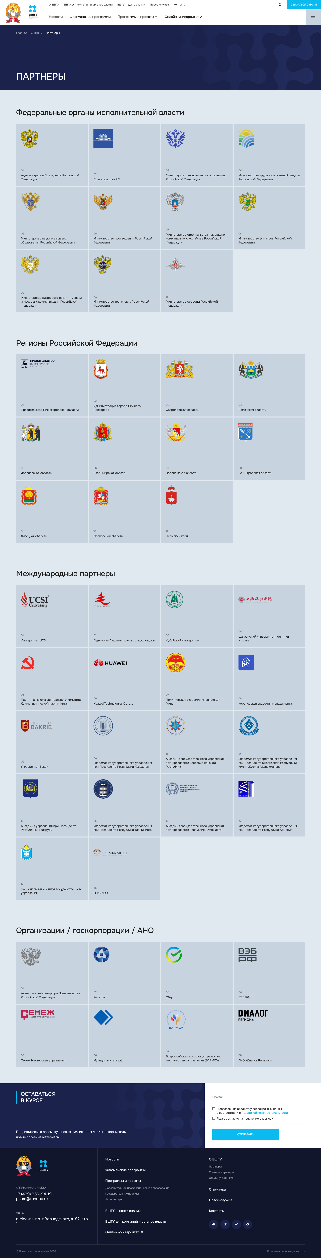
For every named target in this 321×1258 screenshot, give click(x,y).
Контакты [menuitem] (179, 4)
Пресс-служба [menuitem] (159, 4)
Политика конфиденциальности (286, 1251)
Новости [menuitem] (56, 17)
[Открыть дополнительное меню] (313, 17)
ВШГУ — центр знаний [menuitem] (131, 4)
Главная (21, 33)
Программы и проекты (136, 17)
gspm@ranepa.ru (32, 1199)
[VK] (213, 1224)
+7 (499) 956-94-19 (34, 1194)
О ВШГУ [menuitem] (54, 4)
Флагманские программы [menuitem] (90, 17)
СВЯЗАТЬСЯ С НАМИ (304, 4)
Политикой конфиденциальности (264, 1113)
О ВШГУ (36, 33)
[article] (52, 155)
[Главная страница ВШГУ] (22, 12)
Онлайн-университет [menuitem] (182, 17)
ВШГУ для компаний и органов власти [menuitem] (88, 4)
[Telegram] (225, 1224)
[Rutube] (236, 1224)
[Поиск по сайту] (280, 5)
